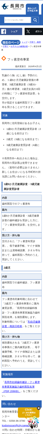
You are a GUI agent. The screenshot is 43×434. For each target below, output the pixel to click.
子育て (6, 46)
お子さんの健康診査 (19, 46)
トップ (24, 42)
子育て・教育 (35, 42)
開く (29, 418)
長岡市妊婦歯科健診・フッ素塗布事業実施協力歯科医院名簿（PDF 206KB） (21, 386)
